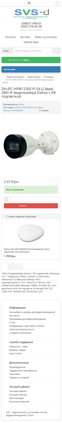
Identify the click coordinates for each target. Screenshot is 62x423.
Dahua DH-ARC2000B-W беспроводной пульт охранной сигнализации (27, 250)
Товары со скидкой (19, 377)
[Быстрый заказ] (50, 205)
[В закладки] (50, 182)
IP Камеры (49, 77)
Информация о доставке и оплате (26, 325)
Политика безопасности (21, 329)
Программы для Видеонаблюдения (27, 319)
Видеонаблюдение (15, 77)
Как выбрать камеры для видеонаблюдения (32, 312)
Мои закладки (16, 398)
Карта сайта (15, 353)
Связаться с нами (18, 346)
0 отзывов (44, 110)
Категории (9, 69)
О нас (12, 322)
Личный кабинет (18, 391)
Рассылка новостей (19, 401)
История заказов (18, 394)
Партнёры (14, 374)
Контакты (14, 315)
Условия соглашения (20, 332)
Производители (17, 367)
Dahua (21, 104)
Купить (23, 205)
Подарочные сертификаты (23, 370)
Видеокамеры (34, 77)
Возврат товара (17, 350)
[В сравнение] (55, 182)
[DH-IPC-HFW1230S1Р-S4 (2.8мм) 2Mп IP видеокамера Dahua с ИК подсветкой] (31, 145)
